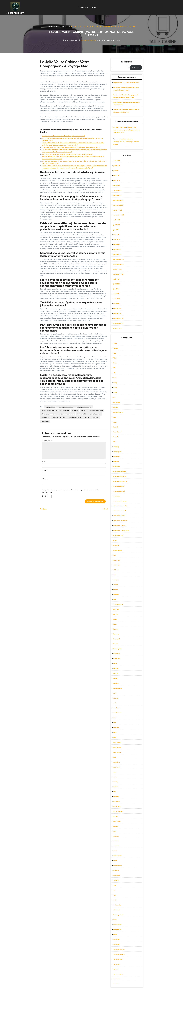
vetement (116, 939)
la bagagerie (117, 649)
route (115, 777)
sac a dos (116, 796)
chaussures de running (120, 506)
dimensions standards (96, 410)
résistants (96, 417)
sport (115, 860)
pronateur (116, 762)
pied (114, 737)
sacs (114, 831)
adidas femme (118, 412)
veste (115, 934)
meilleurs (116, 683)
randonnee (116, 767)
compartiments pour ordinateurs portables (55, 410)
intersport (116, 639)
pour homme (117, 752)
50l (114, 368)
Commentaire (47, 440)
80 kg (115, 383)
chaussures (116, 496)
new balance (117, 713)
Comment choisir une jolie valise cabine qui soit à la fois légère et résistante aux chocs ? (71, 147)
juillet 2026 (116, 166)
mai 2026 (116, 175)
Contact (93, 7)
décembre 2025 (118, 200)
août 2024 (116, 279)
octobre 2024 (117, 269)
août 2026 (116, 161)
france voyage (118, 604)
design (83, 410)
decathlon (116, 560)
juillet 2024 (116, 284)
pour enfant (117, 742)
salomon (116, 836)
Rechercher (126, 61)
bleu (114, 442)
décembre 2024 (118, 259)
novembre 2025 (118, 205)
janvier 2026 (117, 195)
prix (114, 757)
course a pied (117, 550)
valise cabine (117, 925)
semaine (116, 841)
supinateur (116, 875)
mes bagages (117, 688)
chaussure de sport (119, 486)
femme (115, 590)
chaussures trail (118, 535)
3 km (114, 363)
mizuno (115, 698)
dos (114, 575)
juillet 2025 (116, 225)
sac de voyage (117, 811)
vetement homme (119, 954)
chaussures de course (120, 501)
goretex (115, 614)
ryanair (115, 787)
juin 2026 (116, 171)
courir (115, 540)
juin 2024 (116, 289)
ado (114, 417)
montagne (116, 708)
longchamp (116, 658)
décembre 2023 (118, 318)
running (115, 782)
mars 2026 (116, 185)
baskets (115, 437)
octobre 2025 (117, 210)
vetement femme (118, 949)
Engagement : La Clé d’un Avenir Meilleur (126, 83)
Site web (45, 479)
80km (115, 392)
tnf (114, 890)
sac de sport (117, 806)
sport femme (117, 865)
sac (114, 791)
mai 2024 (116, 294)
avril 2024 (116, 299)
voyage (115, 969)
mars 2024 (116, 304)
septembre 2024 (118, 274)
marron (115, 673)
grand (115, 619)
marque (115, 668)
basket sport (117, 432)
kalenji (115, 644)
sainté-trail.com (15, 12)
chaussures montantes (120, 521)
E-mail (44, 470)
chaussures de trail (119, 516)
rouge (115, 772)
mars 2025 (116, 244)
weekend (116, 984)
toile (114, 895)
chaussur (116, 461)
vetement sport (118, 959)
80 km (115, 387)
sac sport (116, 816)
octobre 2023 (117, 328)
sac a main (116, 801)
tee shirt (116, 880)
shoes (115, 851)
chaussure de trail (119, 491)
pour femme (117, 747)
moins (115, 703)
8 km (114, 378)
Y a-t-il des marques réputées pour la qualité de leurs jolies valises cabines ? (67, 154)
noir (114, 723)
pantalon (116, 727)
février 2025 (117, 249)
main (115, 663)
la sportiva (116, 654)
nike (114, 718)
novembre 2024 (118, 264)
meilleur (115, 678)
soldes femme (117, 856)
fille (114, 599)
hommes (116, 634)
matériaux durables (59, 417)
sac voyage (117, 821)
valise (115, 920)
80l (114, 397)
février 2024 (117, 309)
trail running (117, 905)
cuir (114, 555)
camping (116, 447)
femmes (116, 594)
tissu (114, 885)
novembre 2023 (118, 323)
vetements (116, 964)
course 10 (116, 545)
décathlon (116, 565)
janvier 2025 (117, 254)
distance (116, 570)
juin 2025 (116, 230)
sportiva (116, 870)
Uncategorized (62, 27)
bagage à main (50, 407)
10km (115, 358)
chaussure (116, 466)
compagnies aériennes (66, 407)
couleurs (75, 410)
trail (114, 900)
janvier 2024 (117, 313)
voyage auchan (118, 974)
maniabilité (45, 417)
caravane (116, 456)
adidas (115, 407)
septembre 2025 (118, 215)
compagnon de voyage (84, 407)
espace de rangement (67, 414)
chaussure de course (119, 476)
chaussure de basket (119, 471)
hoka (115, 624)
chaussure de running (120, 481)
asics (114, 422)
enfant (115, 585)
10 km (115, 343)
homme (115, 629)
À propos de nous (82, 7)
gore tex (116, 609)
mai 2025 (116, 235)
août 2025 (116, 220)
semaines (116, 846)
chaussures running (119, 525)
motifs (87, 417)
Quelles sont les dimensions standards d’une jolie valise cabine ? (63, 136)
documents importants (49, 414)
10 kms (115, 348)
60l (114, 373)
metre (115, 693)
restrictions (45, 421)
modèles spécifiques (75, 417)
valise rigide (117, 929)
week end (116, 979)
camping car (117, 452)
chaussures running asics (121, 530)
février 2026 (117, 190)
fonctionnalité (81, 414)
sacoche (115, 826)
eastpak (116, 580)
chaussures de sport (119, 511)
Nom (44, 461)
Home (50, 27)
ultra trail (116, 910)
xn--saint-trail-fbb (88, 40)
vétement (116, 944)
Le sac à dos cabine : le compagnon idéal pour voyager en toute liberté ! (126, 130)
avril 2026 (116, 180)
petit (115, 732)
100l (114, 353)
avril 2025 (116, 240)
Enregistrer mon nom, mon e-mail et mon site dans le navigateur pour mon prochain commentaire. (70, 491)
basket (115, 427)
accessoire (116, 402)
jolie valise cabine (95, 414)
